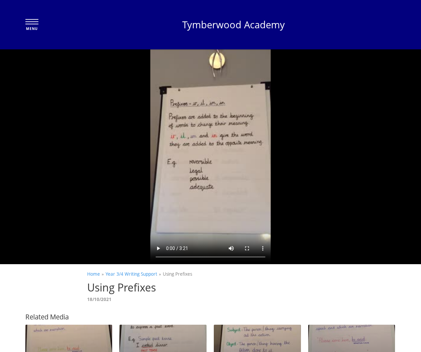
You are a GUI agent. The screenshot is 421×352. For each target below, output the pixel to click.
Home (93, 274)
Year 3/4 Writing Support (131, 274)
